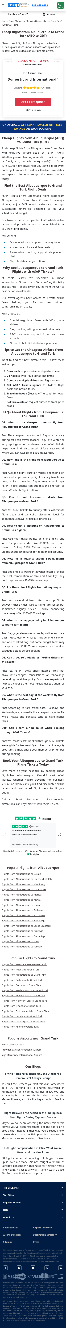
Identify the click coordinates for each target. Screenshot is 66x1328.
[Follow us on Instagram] (19, 1268)
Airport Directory (42, 1227)
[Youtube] (33, 1268)
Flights (11, 21)
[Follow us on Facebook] (5, 1268)
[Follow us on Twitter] (47, 1268)
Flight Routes (10, 1227)
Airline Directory (12, 1234)
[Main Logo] (18, 5)
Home (4, 21)
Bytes (36, 1241)
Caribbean (21, 21)
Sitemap (7, 1241)
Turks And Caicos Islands (38, 21)
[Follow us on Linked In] (60, 1268)
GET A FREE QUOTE (33, 102)
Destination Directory (45, 1234)
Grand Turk (56, 21)
